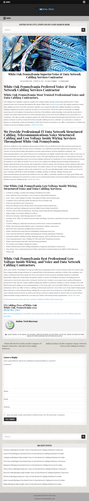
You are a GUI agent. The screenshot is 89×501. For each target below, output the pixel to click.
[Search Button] (84, 2)
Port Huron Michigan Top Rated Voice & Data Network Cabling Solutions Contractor (35, 461)
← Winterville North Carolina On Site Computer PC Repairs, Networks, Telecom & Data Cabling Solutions (22, 346)
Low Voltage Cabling (65, 334)
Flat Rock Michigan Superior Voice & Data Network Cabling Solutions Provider (33, 476)
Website (7, 407)
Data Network (53, 334)
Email (6, 399)
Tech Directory (27, 81)
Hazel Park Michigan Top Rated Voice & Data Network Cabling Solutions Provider (34, 453)
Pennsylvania (65, 81)
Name (6, 391)
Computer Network (42, 334)
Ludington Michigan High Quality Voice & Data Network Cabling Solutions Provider (34, 457)
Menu (8, 2)
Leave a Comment (52, 81)
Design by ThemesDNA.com (44, 499)
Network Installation (55, 336)
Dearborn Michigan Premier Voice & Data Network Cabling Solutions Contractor (33, 450)
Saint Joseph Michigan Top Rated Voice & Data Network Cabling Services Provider (34, 480)
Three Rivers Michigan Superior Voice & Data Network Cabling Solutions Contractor (35, 469)
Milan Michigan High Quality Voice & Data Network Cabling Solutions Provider (33, 484)
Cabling (14, 334)
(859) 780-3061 (37, 125)
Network (75, 334)
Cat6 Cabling (31, 334)
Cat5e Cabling (22, 334)
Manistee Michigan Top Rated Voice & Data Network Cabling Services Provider (33, 465)
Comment (8, 364)
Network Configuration (40, 336)
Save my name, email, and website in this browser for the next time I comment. (36, 415)
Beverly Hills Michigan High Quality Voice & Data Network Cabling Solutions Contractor (36, 473)
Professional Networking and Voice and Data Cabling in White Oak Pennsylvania (33, 299)
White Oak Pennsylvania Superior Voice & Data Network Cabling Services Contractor (44, 75)
